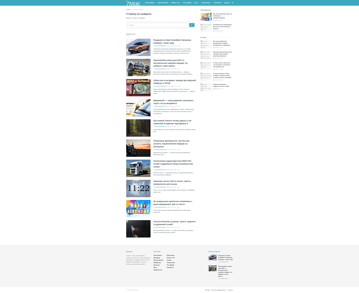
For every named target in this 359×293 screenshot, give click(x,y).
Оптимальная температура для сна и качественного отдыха (222, 26)
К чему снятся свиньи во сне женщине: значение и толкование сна (221, 65)
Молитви (157, 265)
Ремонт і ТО (175, 3)
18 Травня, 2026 (172, 106)
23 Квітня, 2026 (172, 227)
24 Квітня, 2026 (172, 207)
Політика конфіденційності (218, 290)
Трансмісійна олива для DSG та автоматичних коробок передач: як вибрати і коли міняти (170, 63)
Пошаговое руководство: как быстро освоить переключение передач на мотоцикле (171, 144)
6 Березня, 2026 (218, 69)
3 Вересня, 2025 (218, 20)
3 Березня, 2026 (218, 58)
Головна (128, 9)
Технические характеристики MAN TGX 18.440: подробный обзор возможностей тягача (173, 164)
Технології (217, 3)
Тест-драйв (187, 3)
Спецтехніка (206, 3)
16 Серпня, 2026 (172, 45)
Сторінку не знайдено (138, 9)
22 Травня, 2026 (172, 86)
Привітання (170, 255)
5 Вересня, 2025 (218, 31)
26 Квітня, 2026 (172, 169)
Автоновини (149, 3)
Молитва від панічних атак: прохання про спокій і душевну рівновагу (222, 54)
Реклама (207, 290)
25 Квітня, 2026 (172, 187)
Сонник (169, 260)
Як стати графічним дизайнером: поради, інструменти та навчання (221, 43)
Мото (196, 3)
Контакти (230, 290)
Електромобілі (162, 3)
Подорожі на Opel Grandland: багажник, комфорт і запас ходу (225, 257)
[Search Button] (191, 25)
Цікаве (226, 3)
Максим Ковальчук (160, 45)
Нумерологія (158, 270)
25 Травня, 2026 (172, 68)
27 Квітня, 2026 (172, 149)
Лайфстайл (157, 262)
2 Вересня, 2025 (218, 47)
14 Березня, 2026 (218, 80)
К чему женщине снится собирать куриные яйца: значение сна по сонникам (222, 75)
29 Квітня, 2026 (172, 126)
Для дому (157, 257)
